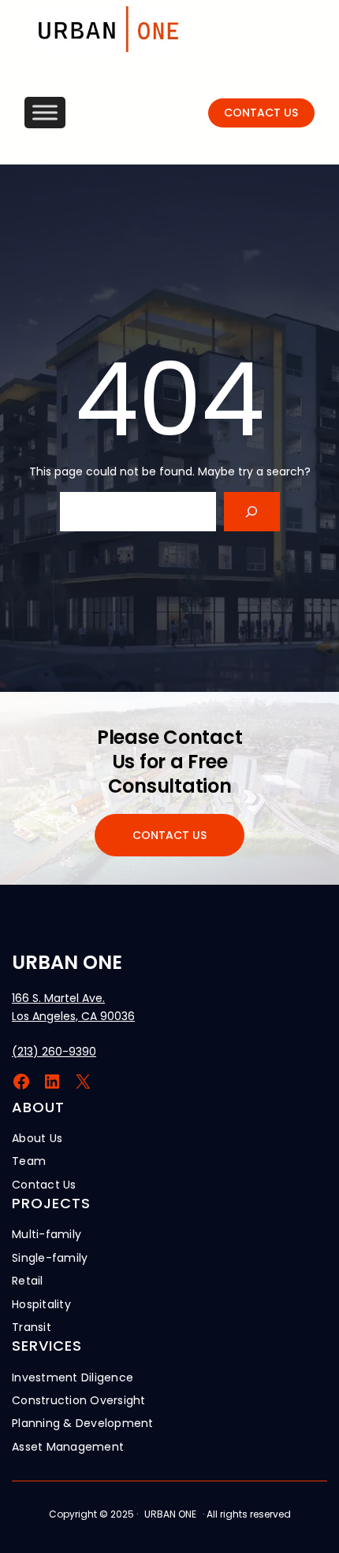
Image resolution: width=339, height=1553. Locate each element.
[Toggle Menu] (45, 112)
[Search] (252, 511)
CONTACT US (261, 112)
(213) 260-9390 (54, 1051)
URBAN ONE (67, 962)
